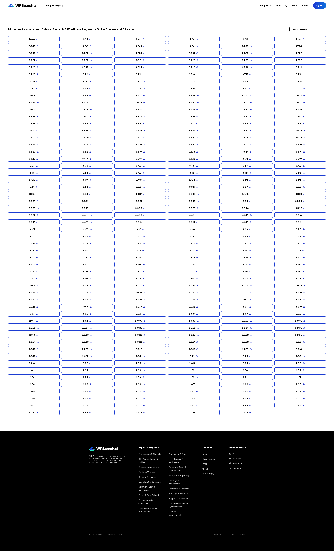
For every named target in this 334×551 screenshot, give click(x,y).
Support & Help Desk (178, 498)
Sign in (319, 5)
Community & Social (178, 454)
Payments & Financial (179, 488)
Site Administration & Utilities (148, 461)
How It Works (208, 473)
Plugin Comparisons (270, 5)
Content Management (148, 467)
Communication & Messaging (146, 489)
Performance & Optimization (145, 502)
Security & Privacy (147, 477)
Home (204, 454)
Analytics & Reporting (179, 475)
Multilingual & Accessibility (175, 482)
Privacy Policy (217, 534)
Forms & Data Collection (149, 495)
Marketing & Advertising (149, 482)
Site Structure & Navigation (176, 461)
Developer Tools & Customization (177, 469)
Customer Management (175, 513)
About (304, 5)
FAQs (294, 5)
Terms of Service (238, 534)
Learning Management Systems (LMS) (179, 505)
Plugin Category (209, 459)
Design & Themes (146, 472)
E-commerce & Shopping (150, 454)
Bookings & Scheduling (179, 493)
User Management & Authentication (148, 510)
